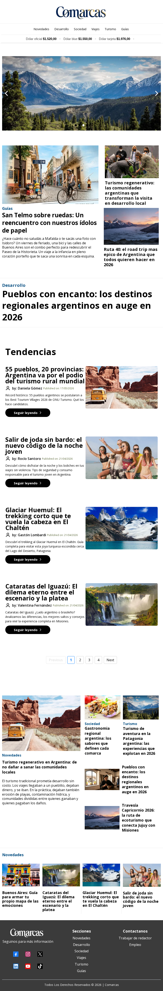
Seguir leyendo (26, 413)
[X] (40, 954)
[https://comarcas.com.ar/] (81, 12)
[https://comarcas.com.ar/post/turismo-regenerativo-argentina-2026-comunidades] (41, 723)
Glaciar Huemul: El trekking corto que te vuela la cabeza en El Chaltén (38, 519)
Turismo (81, 964)
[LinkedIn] (16, 966)
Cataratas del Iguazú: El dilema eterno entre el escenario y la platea (41, 592)
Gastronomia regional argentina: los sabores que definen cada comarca (98, 741)
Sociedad (81, 951)
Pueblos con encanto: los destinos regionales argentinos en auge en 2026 (77, 305)
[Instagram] (28, 954)
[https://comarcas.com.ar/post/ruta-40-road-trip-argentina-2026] (131, 226)
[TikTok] (40, 966)
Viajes (81, 957)
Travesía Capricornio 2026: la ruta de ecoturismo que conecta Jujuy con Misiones (138, 818)
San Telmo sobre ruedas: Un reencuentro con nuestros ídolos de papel (49, 223)
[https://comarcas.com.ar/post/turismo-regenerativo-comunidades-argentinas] (132, 161)
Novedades (81, 938)
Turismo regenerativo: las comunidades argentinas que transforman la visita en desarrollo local (129, 193)
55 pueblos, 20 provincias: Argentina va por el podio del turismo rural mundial (45, 375)
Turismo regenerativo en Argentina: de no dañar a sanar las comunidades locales (39, 767)
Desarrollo (81, 944)
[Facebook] (16, 954)
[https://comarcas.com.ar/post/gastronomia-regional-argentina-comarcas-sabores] (103, 707)
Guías (81, 970)
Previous (56, 660)
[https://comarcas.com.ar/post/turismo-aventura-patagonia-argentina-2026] (141, 707)
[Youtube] (28, 966)
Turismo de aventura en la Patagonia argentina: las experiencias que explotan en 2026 (139, 741)
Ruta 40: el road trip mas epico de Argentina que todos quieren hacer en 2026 (130, 256)
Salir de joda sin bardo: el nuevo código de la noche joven (44, 445)
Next (110, 660)
